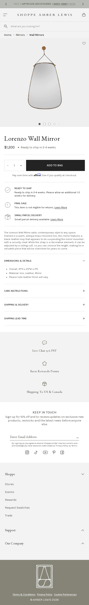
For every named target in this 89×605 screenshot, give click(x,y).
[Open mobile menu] (5, 14)
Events (9, 492)
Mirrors (20, 35)
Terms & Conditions (24, 594)
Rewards (11, 500)
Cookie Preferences (65, 594)
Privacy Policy (44, 594)
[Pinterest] (54, 452)
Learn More (60, 207)
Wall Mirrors (36, 35)
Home (7, 35)
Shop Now (60, 3)
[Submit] (5, 26)
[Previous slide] (6, 4)
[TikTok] (36, 452)
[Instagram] (27, 452)
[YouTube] (45, 452)
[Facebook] (62, 452)
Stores (9, 484)
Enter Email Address (23, 432)
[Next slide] (83, 4)
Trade (8, 515)
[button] (84, 43)
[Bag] (83, 14)
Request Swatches (17, 507)
